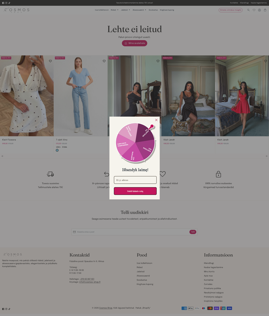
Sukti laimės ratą (135, 191)
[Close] (156, 120)
